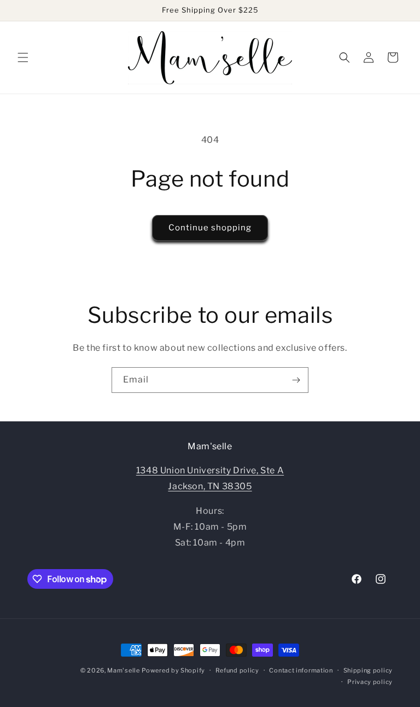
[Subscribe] (296, 380)
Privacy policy (370, 682)
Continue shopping (210, 228)
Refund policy (237, 670)
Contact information (300, 670)
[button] (23, 57)
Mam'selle (123, 670)
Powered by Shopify (173, 670)
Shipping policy (368, 670)
